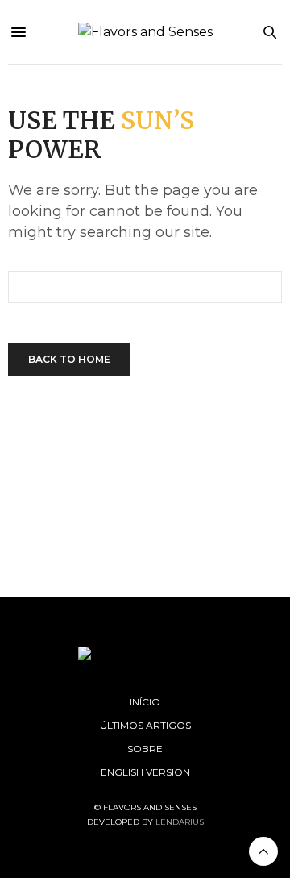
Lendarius (179, 822)
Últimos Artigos (145, 725)
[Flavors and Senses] (145, 32)
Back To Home (69, 359)
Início (145, 702)
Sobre (145, 749)
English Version (145, 772)
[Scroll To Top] (263, 851)
